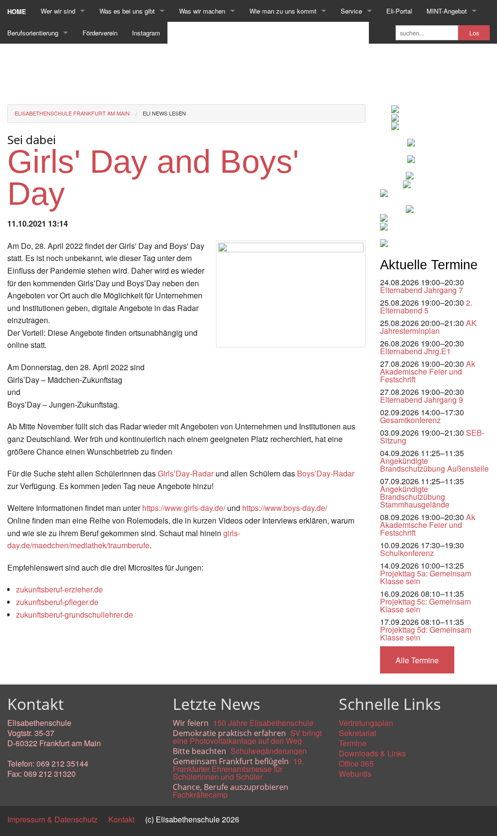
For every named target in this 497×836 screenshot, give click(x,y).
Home (16, 11)
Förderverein (100, 32)
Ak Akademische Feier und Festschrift (427, 371)
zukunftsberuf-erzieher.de (59, 589)
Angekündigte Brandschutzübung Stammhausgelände (414, 496)
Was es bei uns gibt (127, 11)
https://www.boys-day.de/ (284, 507)
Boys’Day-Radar (325, 473)
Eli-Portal (399, 11)
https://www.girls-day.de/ (183, 507)
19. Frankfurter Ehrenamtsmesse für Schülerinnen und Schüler (238, 768)
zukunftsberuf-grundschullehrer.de (74, 614)
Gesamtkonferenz (410, 420)
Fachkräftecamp (200, 794)
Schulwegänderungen (269, 750)
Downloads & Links (372, 753)
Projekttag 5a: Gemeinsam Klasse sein (425, 577)
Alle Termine (417, 660)
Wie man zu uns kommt (282, 11)
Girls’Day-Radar (186, 473)
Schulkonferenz (407, 552)
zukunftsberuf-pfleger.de (57, 601)
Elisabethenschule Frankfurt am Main (72, 113)
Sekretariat (357, 732)
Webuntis (355, 773)
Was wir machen (202, 11)
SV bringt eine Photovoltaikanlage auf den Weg (247, 736)
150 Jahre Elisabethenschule (263, 722)
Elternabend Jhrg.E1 (415, 351)
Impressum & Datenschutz (52, 819)
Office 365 (356, 763)
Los (474, 33)
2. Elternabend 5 (426, 306)
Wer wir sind (58, 11)
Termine (352, 743)
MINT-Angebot (447, 11)
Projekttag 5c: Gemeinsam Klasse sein (425, 605)
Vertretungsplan (366, 722)
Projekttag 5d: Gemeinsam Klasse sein (425, 633)
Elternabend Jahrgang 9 (421, 399)
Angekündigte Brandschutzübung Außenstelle (434, 464)
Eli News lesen (164, 113)
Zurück (19, 649)
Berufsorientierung (32, 32)
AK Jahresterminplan (428, 326)
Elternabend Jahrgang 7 (421, 289)
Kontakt (121, 819)
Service (351, 11)
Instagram (146, 32)
